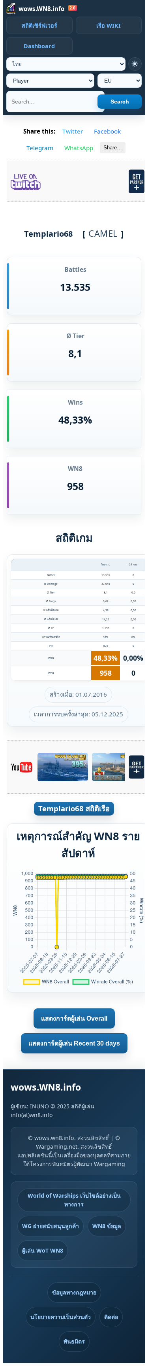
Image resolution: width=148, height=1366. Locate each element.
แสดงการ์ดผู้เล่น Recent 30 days (74, 1043)
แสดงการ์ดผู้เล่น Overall (74, 1018)
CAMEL (103, 233)
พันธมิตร (74, 1341)
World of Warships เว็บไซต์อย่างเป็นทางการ (74, 1200)
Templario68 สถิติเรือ (74, 808)
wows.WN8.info (41, 9)
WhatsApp (78, 148)
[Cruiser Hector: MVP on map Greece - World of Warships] (117, 767)
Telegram (39, 148)
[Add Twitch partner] (136, 181)
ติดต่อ (111, 1317)
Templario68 (48, 234)
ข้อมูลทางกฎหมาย (74, 1292)
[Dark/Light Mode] (135, 64)
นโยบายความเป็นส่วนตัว (60, 1317)
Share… (112, 148)
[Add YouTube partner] (136, 767)
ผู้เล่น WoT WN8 (42, 1250)
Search (120, 101)
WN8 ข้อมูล (106, 1226)
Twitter (72, 131)
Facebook (107, 131)
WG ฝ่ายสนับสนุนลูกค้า (50, 1226)
